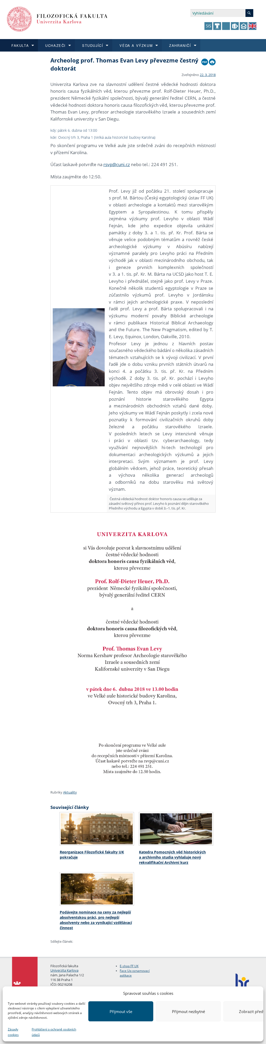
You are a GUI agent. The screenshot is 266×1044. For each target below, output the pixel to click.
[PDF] (204, 60)
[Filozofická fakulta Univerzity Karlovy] (57, 18)
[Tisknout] (212, 60)
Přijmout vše (121, 1011)
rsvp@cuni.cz (116, 164)
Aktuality (70, 792)
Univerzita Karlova (64, 970)
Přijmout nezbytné (188, 1011)
